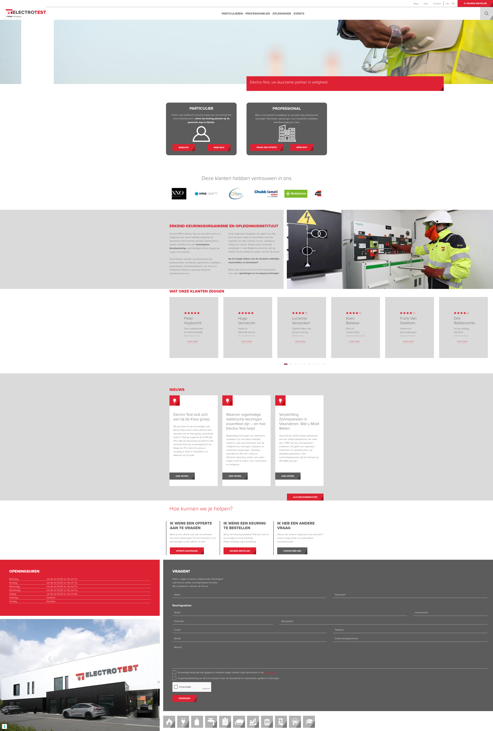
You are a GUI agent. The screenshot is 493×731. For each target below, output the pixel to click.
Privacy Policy (271, 672)
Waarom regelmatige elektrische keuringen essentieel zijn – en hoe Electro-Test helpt (246, 421)
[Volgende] (489, 57)
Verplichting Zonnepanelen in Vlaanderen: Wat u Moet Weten (299, 421)
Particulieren (232, 13)
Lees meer (192, 341)
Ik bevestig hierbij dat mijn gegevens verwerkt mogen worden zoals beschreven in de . (228, 672)
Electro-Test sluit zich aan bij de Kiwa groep (191, 417)
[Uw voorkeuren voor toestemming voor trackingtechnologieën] (4, 726)
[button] (486, 13)
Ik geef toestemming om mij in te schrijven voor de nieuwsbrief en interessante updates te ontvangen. (229, 678)
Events (299, 13)
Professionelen (257, 13)
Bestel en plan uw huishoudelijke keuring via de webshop (297, 82)
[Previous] (4, 57)
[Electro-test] (26, 13)
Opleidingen (281, 13)
